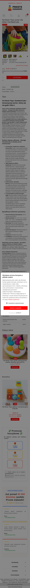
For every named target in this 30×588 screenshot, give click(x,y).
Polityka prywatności (14, 299)
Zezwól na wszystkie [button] (15, 308)
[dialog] (15, 294)
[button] (15, 303)
